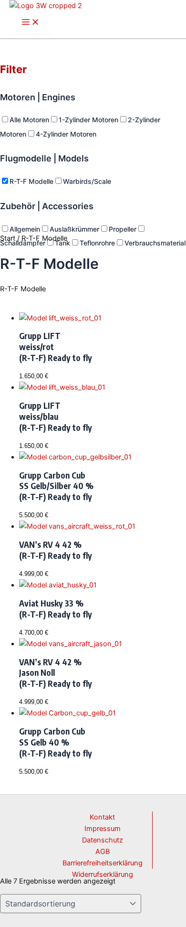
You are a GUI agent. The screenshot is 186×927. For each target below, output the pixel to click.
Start (7, 238)
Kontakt (102, 817)
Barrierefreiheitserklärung (102, 863)
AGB (102, 851)
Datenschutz (102, 840)
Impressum (102, 828)
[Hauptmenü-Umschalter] (31, 22)
